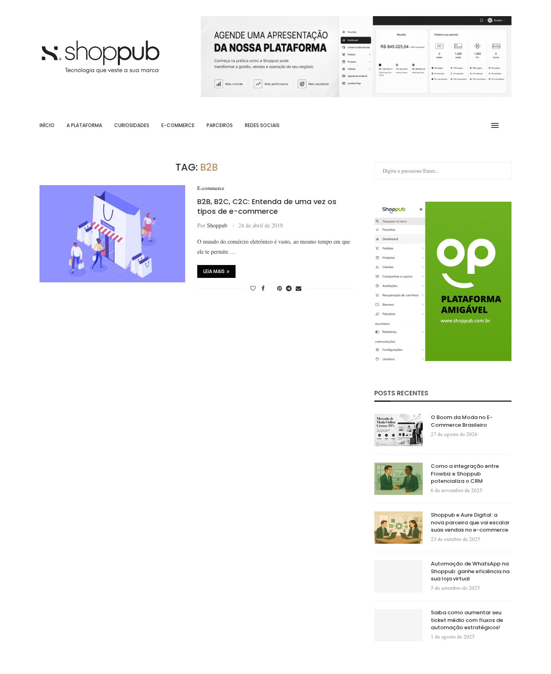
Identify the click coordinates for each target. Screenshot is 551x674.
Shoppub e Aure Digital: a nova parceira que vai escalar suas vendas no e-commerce (470, 522)
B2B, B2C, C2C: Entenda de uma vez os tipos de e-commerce (266, 206)
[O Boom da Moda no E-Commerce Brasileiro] (398, 430)
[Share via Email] (298, 288)
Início (47, 125)
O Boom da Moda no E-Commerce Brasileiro (462, 421)
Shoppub (217, 225)
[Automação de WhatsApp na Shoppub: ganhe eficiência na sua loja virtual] (398, 576)
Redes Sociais (262, 125)
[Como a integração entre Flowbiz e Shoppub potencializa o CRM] (398, 479)
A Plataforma (84, 125)
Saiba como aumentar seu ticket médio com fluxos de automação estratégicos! (467, 620)
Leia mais (214, 271)
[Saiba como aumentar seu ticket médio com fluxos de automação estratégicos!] (398, 625)
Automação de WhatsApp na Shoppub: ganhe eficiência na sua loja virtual (470, 571)
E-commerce (177, 125)
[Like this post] (253, 288)
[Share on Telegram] (289, 288)
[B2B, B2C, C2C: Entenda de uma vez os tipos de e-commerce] (112, 233)
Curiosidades (131, 125)
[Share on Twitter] (271, 288)
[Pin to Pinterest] (279, 288)
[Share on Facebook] (263, 288)
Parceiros (220, 125)
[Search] (507, 125)
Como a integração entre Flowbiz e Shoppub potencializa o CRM (465, 473)
